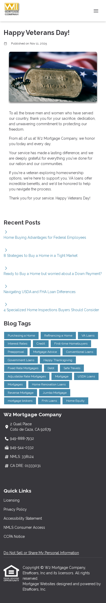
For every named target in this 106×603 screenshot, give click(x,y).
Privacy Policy (15, 509)
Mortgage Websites (39, 584)
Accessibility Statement (23, 518)
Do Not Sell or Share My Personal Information (41, 553)
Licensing (12, 500)
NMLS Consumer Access (24, 527)
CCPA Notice (14, 536)
